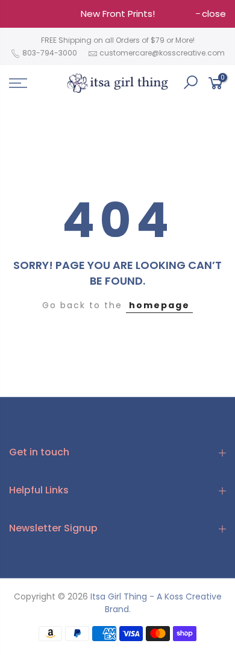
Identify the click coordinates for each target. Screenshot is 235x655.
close (214, 13)
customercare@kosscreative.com (162, 53)
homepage (159, 305)
